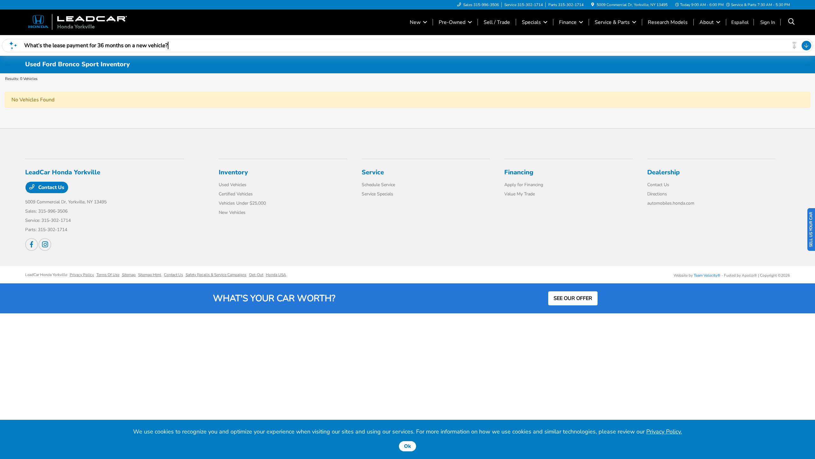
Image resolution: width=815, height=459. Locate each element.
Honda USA (276, 274)
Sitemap (129, 274)
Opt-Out (256, 274)
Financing (518, 172)
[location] (592, 4)
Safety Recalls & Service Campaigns (216, 274)
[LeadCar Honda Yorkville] (80, 22)
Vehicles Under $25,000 (242, 203)
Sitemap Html (149, 274)
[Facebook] (31, 244)
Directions (657, 194)
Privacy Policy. (664, 431)
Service (373, 172)
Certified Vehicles (236, 194)
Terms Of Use (107, 274)
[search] (791, 22)
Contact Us (50, 187)
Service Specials (377, 194)
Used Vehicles (232, 185)
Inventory (233, 172)
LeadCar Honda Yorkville (46, 274)
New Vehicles (232, 212)
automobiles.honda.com (670, 203)
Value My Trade (519, 194)
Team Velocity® (707, 275)
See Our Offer (573, 298)
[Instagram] (45, 244)
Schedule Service (378, 185)
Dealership (663, 172)
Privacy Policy (82, 274)
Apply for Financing (523, 185)
